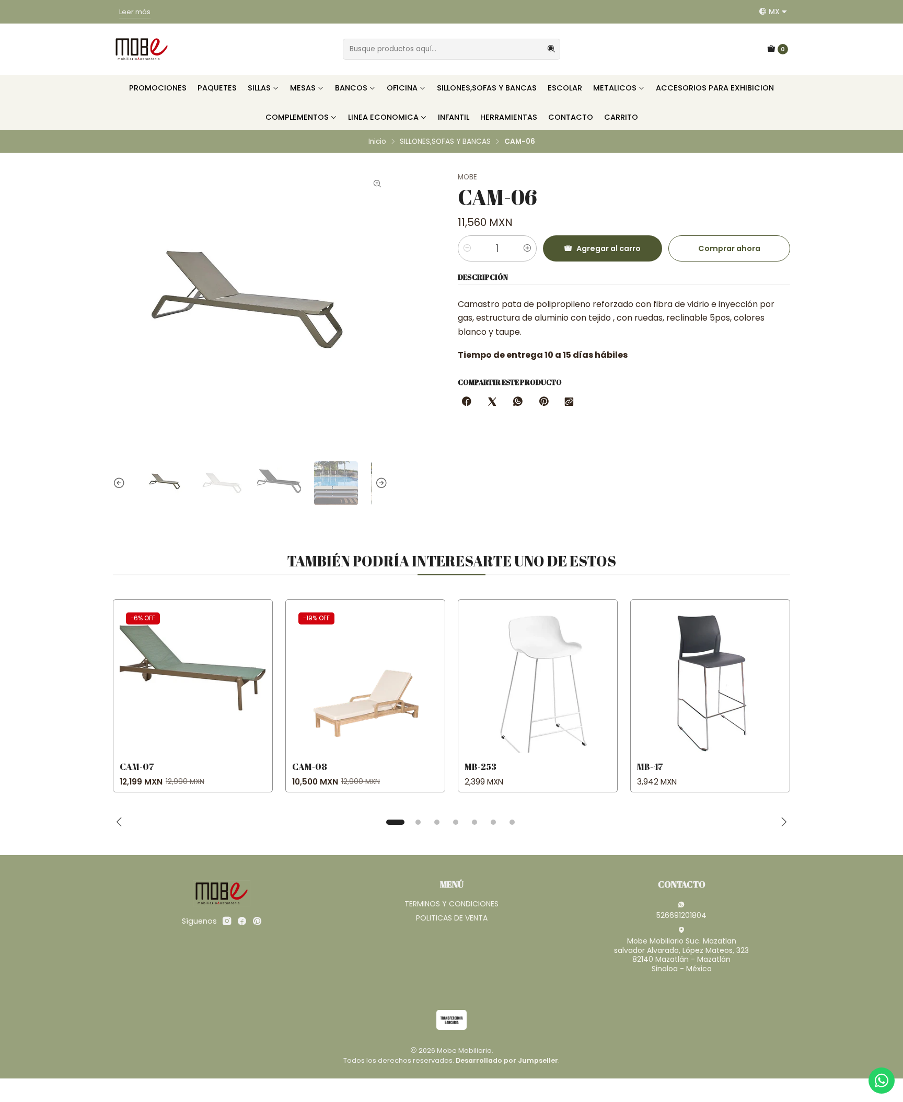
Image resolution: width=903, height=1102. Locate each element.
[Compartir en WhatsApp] (518, 402)
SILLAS (259, 88)
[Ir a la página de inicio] (141, 49)
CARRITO (621, 117)
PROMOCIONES (158, 88)
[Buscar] (551, 49)
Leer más (588, 11)
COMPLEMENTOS (297, 117)
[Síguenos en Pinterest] (257, 921)
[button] (395, 822)
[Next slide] (380, 483)
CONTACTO (570, 117)
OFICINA (402, 88)
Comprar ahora (729, 248)
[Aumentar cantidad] (527, 248)
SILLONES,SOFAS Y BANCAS (487, 88)
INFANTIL (453, 117)
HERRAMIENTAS (508, 117)
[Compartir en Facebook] (467, 402)
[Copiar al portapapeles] (569, 402)
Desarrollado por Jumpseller (507, 1060)
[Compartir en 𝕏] (492, 402)
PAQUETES (217, 88)
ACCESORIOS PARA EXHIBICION (715, 88)
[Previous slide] (121, 483)
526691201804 (681, 915)
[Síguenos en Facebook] (242, 921)
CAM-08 (309, 766)
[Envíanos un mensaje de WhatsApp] (882, 1080)
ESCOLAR (565, 88)
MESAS (303, 88)
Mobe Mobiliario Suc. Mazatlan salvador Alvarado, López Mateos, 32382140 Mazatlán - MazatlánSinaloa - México (681, 955)
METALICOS (614, 88)
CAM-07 (137, 766)
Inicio (377, 141)
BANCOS (351, 88)
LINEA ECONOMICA (383, 117)
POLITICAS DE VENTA (452, 918)
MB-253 (480, 766)
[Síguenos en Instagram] (227, 921)
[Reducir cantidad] (467, 248)
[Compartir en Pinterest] (543, 402)
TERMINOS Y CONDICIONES (451, 904)
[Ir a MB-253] (538, 679)
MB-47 (650, 766)
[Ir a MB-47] (710, 679)
